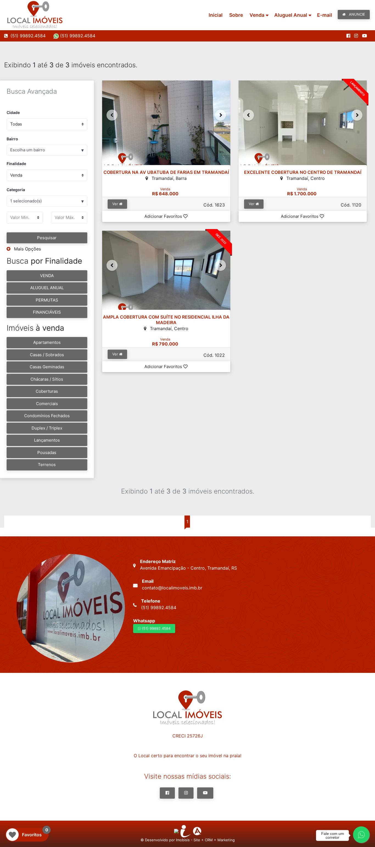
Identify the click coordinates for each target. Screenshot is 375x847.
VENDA (47, 275)
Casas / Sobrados (47, 354)
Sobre (236, 15)
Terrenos (47, 464)
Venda (257, 15)
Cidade (13, 112)
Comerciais (47, 403)
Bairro (12, 138)
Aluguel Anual (290, 15)
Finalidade (16, 163)
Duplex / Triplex (47, 428)
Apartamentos (47, 342)
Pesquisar (47, 237)
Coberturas (47, 391)
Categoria (16, 189)
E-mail (324, 15)
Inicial (216, 15)
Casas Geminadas (47, 366)
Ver (115, 204)
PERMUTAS (47, 300)
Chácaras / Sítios (46, 379)
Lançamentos (47, 440)
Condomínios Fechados (47, 415)
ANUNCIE (356, 14)
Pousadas (46, 452)
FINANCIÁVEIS (47, 312)
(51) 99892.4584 (77, 35)
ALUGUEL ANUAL (47, 287)
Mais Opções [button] (27, 249)
